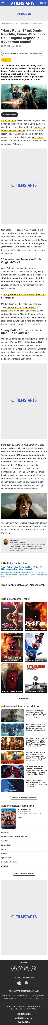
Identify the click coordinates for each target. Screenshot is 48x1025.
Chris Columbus (8, 120)
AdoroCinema (9, 999)
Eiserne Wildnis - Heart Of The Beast (14, 837)
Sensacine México (32, 999)
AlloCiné (5, 996)
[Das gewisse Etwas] (8, 819)
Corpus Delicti (6, 845)
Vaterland (4, 853)
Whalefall (4, 866)
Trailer (20, 817)
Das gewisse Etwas (24, 809)
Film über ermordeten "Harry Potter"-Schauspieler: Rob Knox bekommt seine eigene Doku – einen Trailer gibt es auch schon (24, 575)
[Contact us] (34, 968)
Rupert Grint (7, 311)
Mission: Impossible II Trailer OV (35, 629)
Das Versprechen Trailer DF (12, 660)
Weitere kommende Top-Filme (24, 874)
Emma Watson (29, 307)
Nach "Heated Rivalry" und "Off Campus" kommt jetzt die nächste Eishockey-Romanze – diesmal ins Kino (36, 727)
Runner (3, 849)
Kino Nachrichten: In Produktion (28, 23)
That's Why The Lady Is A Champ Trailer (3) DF (12, 629)
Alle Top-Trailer (24, 698)
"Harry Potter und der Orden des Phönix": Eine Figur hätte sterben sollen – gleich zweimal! (22, 568)
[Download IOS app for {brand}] (20, 983)
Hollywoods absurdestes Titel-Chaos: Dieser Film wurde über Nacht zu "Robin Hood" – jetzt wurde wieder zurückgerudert (36, 714)
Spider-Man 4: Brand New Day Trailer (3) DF (12, 691)
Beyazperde (37, 996)
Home (4, 23)
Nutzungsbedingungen (34, 1006)
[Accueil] (22, 3)
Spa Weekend (6, 858)
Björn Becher (14, 540)
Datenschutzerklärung (18, 1009)
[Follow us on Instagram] (27, 968)
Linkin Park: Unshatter (9, 862)
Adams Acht (5, 832)
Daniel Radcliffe (14, 307)
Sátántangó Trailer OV (36, 691)
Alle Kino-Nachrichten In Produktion (24, 798)
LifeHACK (4, 841)
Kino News (14, 23)
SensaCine (21, 996)
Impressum (21, 1006)
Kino (8, 23)
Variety (17, 250)
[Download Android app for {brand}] (27, 983)
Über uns (8, 1006)
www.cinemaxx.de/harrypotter (23, 489)
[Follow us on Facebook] (14, 968)
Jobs (14, 1006)
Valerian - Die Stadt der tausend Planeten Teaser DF (36, 660)
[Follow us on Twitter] (21, 968)
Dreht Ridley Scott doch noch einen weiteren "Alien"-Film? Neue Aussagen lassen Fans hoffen (36, 783)
